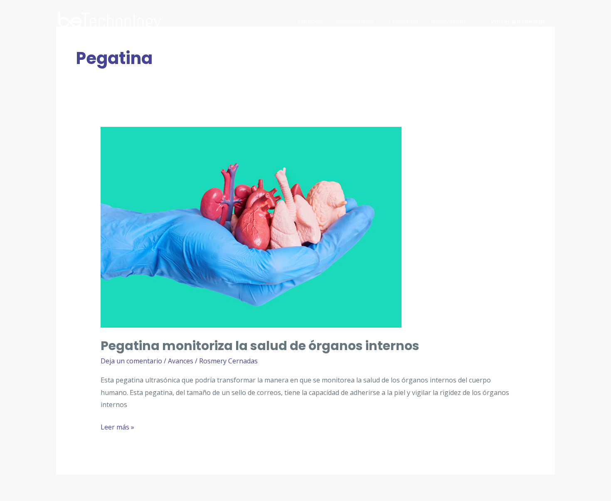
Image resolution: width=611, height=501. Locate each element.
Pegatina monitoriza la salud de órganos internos (260, 346)
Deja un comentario (131, 360)
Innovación (448, 21)
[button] (517, 21)
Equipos (310, 21)
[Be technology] (110, 20)
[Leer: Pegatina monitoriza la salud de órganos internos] (251, 226)
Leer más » (117, 428)
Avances (180, 360)
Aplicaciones (355, 21)
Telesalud (402, 21)
